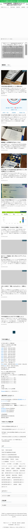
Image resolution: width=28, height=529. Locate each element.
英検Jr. (20, 484)
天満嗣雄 (18, 468)
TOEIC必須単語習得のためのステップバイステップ (13, 429)
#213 (17, 364)
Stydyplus (3, 391)
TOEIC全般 (14, 522)
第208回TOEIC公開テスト (19, 482)
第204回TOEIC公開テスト (7, 479)
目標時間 (8, 477)
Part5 (3, 450)
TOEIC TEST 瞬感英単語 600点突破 (9, 452)
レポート (15, 466)
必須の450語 (22, 470)
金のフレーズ (4, 486)
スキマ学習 (9, 463)
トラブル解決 (15, 463)
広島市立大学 (8, 470)
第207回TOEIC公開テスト (7, 482)
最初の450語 (14, 475)
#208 (2, 361)
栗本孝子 (20, 475)
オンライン (12, 461)
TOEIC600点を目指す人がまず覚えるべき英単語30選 (14, 436)
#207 (2, 359)
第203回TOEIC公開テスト (17, 477)
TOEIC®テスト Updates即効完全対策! (9, 454)
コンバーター (19, 461)
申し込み (3, 477)
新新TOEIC (8, 475)
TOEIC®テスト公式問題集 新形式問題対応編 (10, 456)
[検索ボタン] (27, 4)
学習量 (3, 470)
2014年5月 (3, 408)
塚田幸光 (7, 468)
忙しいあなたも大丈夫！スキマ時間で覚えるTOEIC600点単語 (12, 440)
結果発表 (15, 484)
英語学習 (18, 522)
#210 (2, 364)
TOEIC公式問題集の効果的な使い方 (10, 426)
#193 (2, 351)
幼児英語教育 (11, 524)
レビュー (10, 466)
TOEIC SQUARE (9, 450)
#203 (2, 356)
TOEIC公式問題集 (5, 459)
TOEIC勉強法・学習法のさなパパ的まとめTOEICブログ (14, 4)
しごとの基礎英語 (5, 461)
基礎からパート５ (22, 466)
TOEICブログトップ (7, 522)
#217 (5, 365)
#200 (2, 354)
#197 (2, 353)
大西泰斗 (13, 468)
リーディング (4, 466)
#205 (2, 357)
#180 (2, 348)
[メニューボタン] (1, 4)
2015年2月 (3, 411)
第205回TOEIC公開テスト (19, 479)
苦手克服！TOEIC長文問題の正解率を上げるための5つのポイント (13, 433)
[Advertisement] (14, 23)
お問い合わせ (17, 524)
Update (17, 459)
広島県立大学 (15, 470)
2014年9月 (3, 410)
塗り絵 (3, 468)
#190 (2, 349)
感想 (2, 473)
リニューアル (22, 463)
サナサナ (3, 463)
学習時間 (23, 468)
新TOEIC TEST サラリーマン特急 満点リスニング (15, 473)
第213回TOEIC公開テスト (7, 484)
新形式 (3, 475)
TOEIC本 (12, 459)
